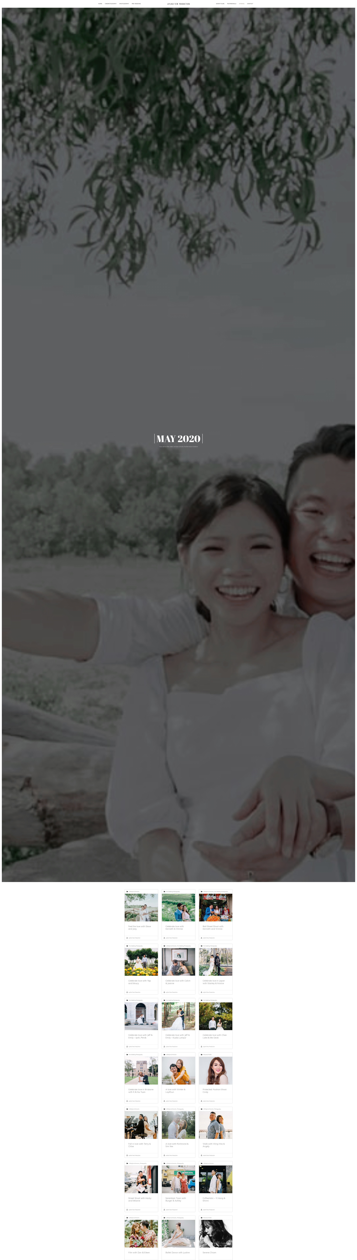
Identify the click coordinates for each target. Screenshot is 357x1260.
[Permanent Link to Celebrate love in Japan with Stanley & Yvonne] (215, 962)
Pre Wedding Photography (173, 891)
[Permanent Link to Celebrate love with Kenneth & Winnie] (178, 907)
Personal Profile (207, 1054)
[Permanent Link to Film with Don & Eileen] (141, 1234)
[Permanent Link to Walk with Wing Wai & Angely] (215, 1125)
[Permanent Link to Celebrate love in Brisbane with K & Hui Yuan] (141, 1070)
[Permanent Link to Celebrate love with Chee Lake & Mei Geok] (215, 1016)
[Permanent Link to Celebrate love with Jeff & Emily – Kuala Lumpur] (178, 1016)
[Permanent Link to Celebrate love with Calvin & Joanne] (178, 962)
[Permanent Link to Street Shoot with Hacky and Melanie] (141, 1179)
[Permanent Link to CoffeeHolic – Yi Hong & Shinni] (215, 1179)
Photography (180, 1109)
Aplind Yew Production (134, 938)
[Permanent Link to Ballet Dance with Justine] (178, 1234)
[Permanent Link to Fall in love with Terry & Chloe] (141, 1125)
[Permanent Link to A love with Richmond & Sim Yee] (178, 1125)
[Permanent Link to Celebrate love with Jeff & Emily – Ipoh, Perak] (141, 1016)
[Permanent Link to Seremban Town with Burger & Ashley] (178, 1179)
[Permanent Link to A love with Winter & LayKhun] (178, 1070)
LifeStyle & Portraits (134, 891)
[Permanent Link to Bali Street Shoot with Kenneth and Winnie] (215, 907)
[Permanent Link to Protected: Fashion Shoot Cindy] (215, 1070)
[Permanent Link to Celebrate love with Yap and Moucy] (141, 962)
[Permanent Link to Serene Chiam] (215, 1234)
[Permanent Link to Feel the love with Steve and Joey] (141, 907)
